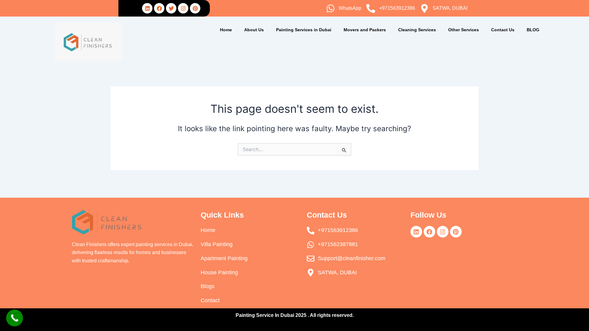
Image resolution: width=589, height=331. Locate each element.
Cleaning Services (417, 29)
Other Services (463, 29)
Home (226, 29)
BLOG (533, 29)
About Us (254, 29)
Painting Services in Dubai (303, 29)
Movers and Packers (365, 29)
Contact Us (502, 29)
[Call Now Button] (14, 318)
